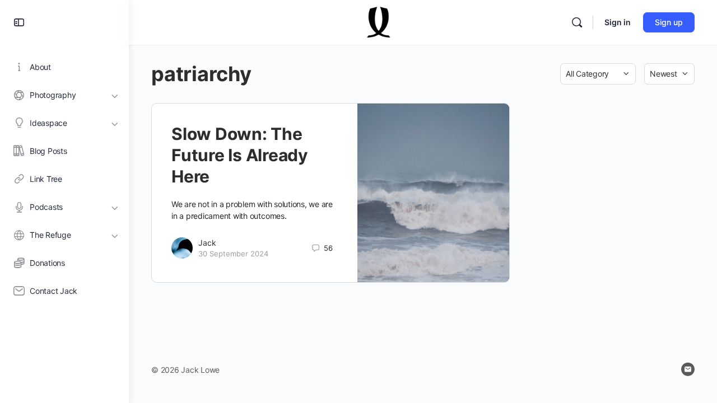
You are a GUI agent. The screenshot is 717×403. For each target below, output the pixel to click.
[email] (688, 369)
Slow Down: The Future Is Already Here (239, 155)
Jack (207, 242)
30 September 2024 (233, 253)
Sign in (617, 22)
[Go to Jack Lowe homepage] (379, 21)
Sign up (669, 22)
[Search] (577, 22)
